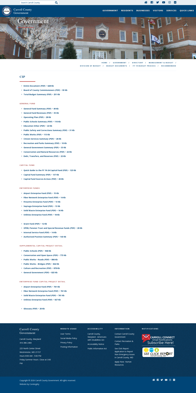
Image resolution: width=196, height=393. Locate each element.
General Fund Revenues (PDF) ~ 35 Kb (41, 113)
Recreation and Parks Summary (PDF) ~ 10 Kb (45, 143)
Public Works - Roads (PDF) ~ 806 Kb (41, 259)
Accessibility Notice (96, 344)
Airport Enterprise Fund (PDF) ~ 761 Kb (42, 286)
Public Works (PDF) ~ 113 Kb (37, 134)
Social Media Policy (68, 338)
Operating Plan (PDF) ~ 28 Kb (37, 117)
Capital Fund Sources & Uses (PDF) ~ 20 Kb (44, 179)
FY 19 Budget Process (144, 66)
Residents (127, 10)
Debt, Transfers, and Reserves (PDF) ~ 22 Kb (45, 156)
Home (104, 63)
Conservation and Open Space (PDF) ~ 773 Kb (45, 255)
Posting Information (69, 347)
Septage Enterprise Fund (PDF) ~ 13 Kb (42, 206)
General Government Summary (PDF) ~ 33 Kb (45, 147)
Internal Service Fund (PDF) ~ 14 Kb (40, 232)
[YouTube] (163, 2)
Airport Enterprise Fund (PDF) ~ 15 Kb (41, 193)
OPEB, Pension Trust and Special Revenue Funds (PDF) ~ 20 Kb (53, 228)
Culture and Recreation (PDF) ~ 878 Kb (42, 268)
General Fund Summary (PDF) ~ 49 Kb (41, 108)
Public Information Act (97, 348)
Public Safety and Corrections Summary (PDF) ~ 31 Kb (49, 130)
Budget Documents (116, 66)
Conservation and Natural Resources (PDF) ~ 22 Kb (48, 152)
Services (171, 10)
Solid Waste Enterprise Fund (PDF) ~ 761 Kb (44, 295)
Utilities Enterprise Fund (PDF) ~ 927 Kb (42, 299)
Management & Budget (161, 63)
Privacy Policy (66, 342)
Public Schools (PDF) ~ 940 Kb (37, 251)
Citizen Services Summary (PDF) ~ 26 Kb (42, 139)
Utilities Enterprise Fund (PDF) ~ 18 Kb (42, 214)
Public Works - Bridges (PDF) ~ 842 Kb (41, 264)
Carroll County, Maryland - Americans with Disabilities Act (97, 337)
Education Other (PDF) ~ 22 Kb (38, 126)
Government (110, 10)
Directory (137, 63)
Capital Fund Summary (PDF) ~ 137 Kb (41, 174)
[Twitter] (157, 2)
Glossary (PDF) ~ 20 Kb (34, 308)
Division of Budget (90, 66)
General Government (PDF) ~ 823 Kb (40, 272)
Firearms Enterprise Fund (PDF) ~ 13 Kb (42, 202)
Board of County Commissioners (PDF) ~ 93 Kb (45, 90)
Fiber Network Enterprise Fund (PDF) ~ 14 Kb (45, 197)
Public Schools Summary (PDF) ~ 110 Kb (42, 121)
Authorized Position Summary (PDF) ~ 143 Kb (45, 236)
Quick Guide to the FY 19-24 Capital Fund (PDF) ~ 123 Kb (50, 170)
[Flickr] (175, 2)
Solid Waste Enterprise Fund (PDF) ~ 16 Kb (43, 210)
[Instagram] (169, 2)
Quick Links (187, 10)
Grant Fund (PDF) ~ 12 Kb (35, 224)
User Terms (65, 334)
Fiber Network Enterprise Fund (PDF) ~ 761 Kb (45, 291)
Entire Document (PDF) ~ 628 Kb (39, 86)
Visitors (158, 10)
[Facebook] (152, 2)
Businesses (143, 10)
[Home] (145, 2)
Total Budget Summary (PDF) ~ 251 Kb (42, 94)
